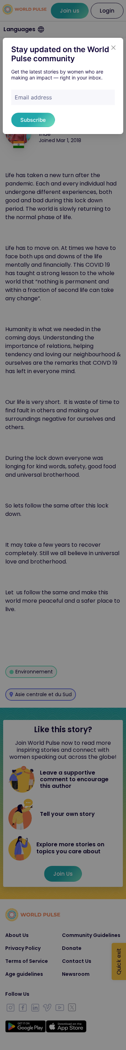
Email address (33, 97)
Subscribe (33, 120)
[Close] (113, 47)
